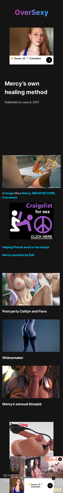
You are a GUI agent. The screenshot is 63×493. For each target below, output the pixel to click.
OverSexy (31, 12)
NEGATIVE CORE (43, 193)
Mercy (26, 193)
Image (9, 193)
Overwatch (9, 197)
